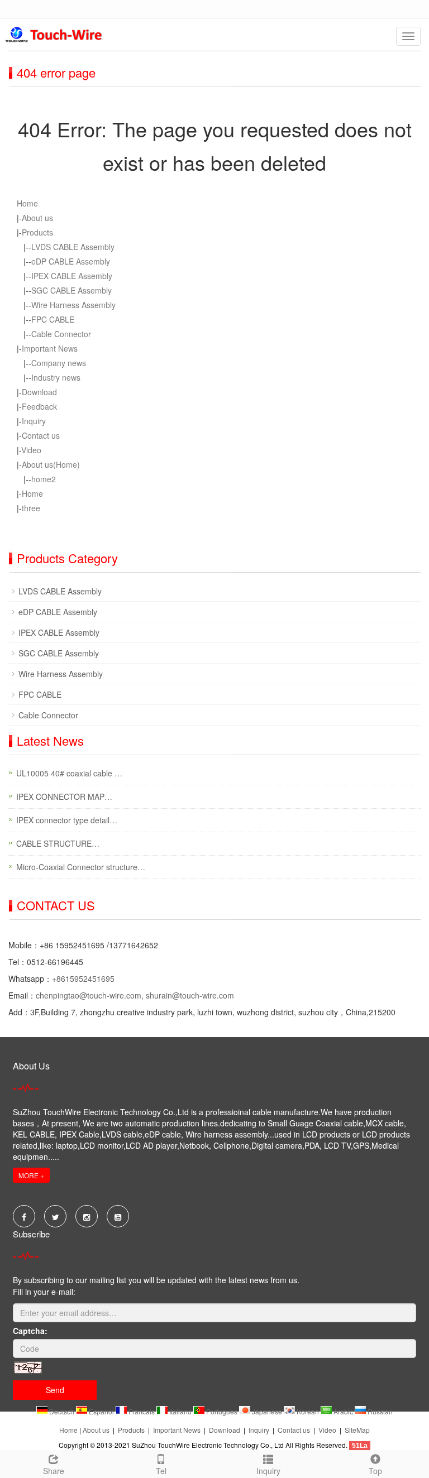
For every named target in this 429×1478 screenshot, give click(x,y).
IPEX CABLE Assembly (71, 275)
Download (39, 391)
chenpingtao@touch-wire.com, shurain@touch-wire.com (135, 995)
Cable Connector (61, 333)
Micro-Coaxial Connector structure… (80, 866)
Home (27, 203)
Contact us (41, 435)
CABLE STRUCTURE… (57, 843)
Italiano (180, 1411)
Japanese (267, 1411)
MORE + (31, 1175)
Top (375, 1470)
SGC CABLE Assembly (71, 290)
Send (55, 1389)
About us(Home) (51, 464)
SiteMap (357, 1429)
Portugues (221, 1411)
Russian (379, 1411)
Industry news (55, 377)
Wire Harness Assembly (73, 304)
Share (53, 1470)
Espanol (101, 1411)
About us (37, 217)
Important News (50, 348)
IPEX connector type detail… (66, 820)
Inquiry (34, 420)
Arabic (343, 1411)
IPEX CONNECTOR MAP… (64, 796)
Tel (161, 1470)
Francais (141, 1411)
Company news (58, 362)
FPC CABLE (52, 319)
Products (37, 232)
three (31, 508)
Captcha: (30, 1330)
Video (31, 449)
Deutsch (61, 1411)
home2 (43, 478)
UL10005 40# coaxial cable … (69, 773)
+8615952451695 (83, 978)
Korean (308, 1411)
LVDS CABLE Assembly (73, 246)
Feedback (39, 406)
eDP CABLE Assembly (70, 261)
